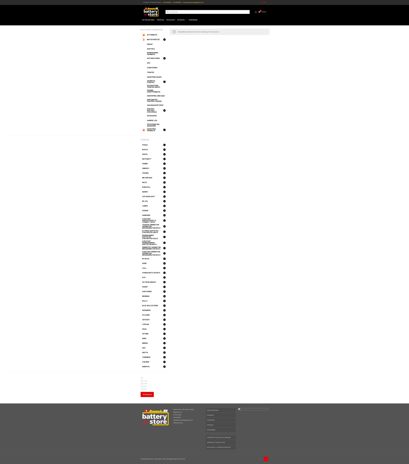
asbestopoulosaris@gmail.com (194, 2)
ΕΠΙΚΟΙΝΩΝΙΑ (193, 20)
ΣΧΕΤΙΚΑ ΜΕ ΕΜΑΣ (148, 20)
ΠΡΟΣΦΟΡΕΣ (170, 20)
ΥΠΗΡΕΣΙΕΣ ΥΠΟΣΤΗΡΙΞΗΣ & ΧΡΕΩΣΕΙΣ (219, 437)
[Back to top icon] (266, 459)
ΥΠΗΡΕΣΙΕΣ (160, 20)
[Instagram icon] (265, 2)
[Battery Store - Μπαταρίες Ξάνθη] (151, 12)
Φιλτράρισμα (147, 394)
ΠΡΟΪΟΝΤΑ (181, 20)
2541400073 (167, 2)
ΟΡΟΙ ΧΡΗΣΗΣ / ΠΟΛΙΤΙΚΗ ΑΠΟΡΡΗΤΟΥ (219, 447)
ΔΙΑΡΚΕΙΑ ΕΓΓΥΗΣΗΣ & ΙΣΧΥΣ (216, 442)
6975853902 (177, 2)
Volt (142, 378)
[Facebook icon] (262, 2)
